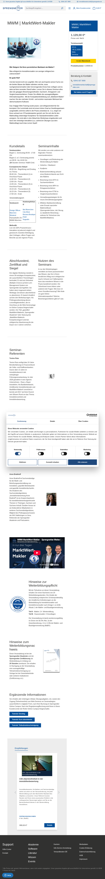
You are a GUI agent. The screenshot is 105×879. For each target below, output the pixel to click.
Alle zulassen (82, 462)
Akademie (33, 844)
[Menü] (69, 8)
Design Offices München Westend (15, 212)
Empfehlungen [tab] (21, 748)
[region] (37, 793)
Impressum (83, 859)
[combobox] (42, 8)
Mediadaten (83, 844)
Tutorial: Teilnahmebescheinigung (25, 725)
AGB (81, 855)
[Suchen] (62, 8)
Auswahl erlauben (52, 462)
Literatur (32, 853)
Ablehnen (22, 462)
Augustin (26, 219)
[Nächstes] (58, 792)
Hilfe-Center (6, 849)
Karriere (57, 844)
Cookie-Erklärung (85, 848)
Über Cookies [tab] (83, 421)
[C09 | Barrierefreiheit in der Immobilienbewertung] (37, 766)
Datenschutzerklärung (87, 852)
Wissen (32, 857)
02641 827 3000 (65, 1)
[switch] (41, 453)
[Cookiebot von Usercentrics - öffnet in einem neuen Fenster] (88, 415)
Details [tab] (52, 421)
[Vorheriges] (15, 792)
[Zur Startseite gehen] (12, 8)
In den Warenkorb (83, 61)
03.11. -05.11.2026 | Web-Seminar (76, 50)
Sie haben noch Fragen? (83, 92)
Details (49, 825)
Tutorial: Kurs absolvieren (22, 719)
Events (31, 861)
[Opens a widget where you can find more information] (7, 875)
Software (32, 848)
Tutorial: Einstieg (19, 714)
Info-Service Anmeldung (62, 848)
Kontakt (5, 853)
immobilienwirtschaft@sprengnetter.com (84, 86)
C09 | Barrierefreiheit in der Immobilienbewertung (31, 780)
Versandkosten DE (60, 852)
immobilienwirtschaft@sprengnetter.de (90, 1)
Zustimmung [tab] (21, 421)
